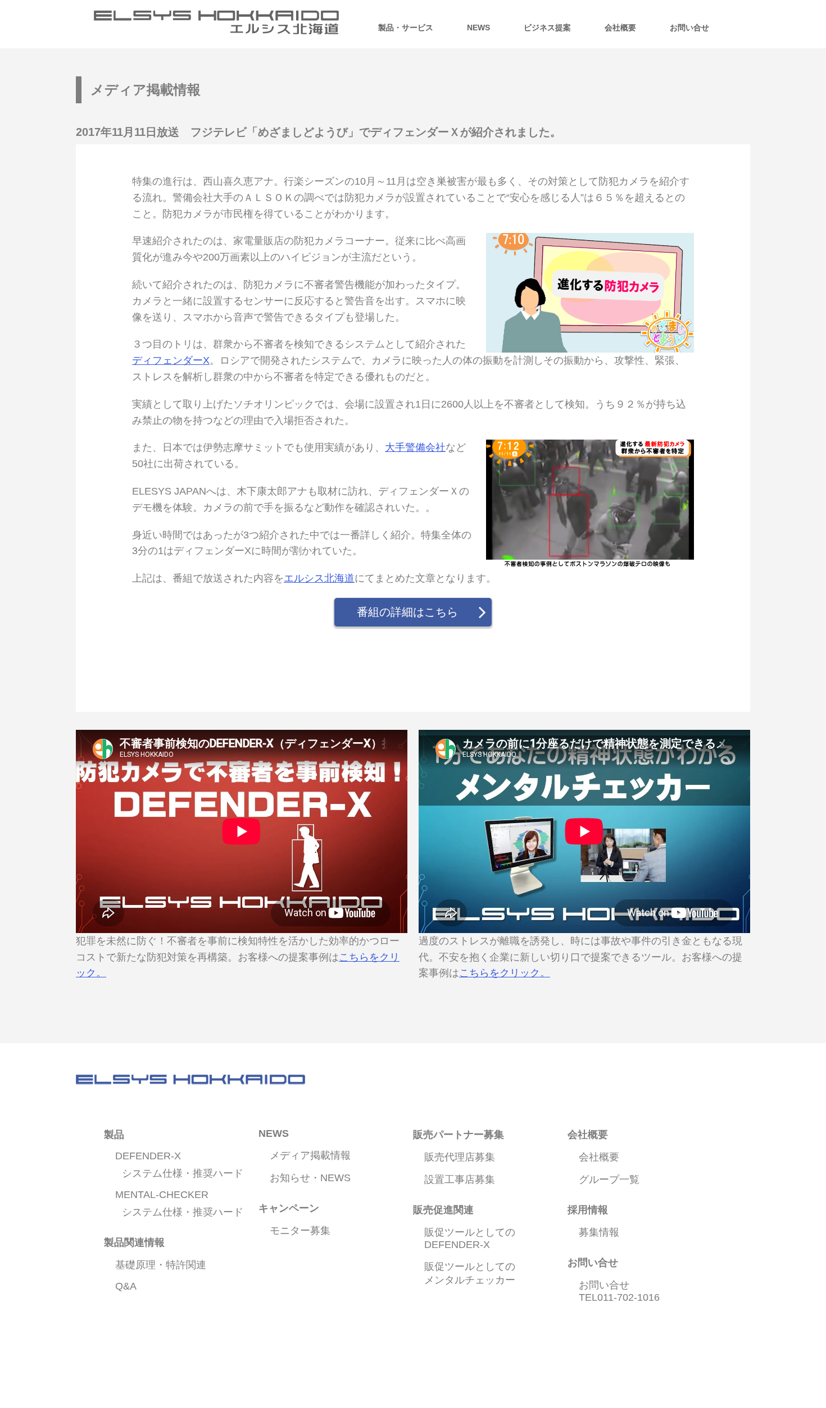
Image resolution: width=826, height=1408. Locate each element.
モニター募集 (300, 1230)
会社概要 (599, 1157)
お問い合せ (689, 27)
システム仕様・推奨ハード (182, 1173)
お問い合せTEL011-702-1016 (619, 1291)
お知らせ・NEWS (310, 1177)
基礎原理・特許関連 (160, 1264)
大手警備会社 (415, 447)
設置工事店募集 (459, 1179)
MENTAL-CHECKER (161, 1194)
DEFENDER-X (148, 1156)
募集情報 (599, 1232)
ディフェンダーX (171, 360)
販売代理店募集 (459, 1157)
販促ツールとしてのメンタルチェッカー (469, 1273)
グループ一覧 (609, 1179)
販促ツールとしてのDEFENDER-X (469, 1238)
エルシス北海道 (319, 578)
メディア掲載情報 (310, 1155)
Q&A (126, 1286)
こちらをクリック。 (504, 973)
